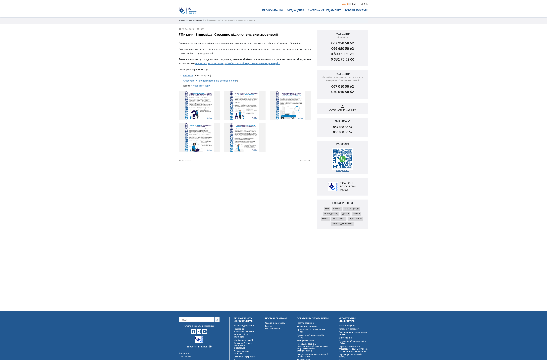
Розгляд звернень (305, 323)
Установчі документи (244, 326)
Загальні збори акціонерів (241, 335)
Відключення (345, 338)
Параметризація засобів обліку (351, 355)
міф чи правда (352, 209)
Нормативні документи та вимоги (244, 330)
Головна (182, 20)
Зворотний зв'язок (197, 347)
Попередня (186, 161)
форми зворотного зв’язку (209, 63)
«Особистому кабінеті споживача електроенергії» (210, 81)
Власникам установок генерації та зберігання (312, 355)
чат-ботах (188, 76)
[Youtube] (204, 331)
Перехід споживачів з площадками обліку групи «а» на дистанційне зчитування (353, 349)
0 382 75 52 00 (342, 60)
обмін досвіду (331, 214)
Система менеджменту (324, 10)
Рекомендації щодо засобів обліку (310, 336)
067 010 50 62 (342, 87)
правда (336, 209)
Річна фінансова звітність (242, 352)
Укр (344, 4)
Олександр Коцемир (342, 224)
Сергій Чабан (355, 219)
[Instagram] (199, 331)
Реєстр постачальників (272, 327)
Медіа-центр (295, 10)
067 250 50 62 (342, 43)
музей (325, 219)
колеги (356, 214)
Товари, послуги (356, 10)
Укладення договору (275, 323)
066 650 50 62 (342, 49)
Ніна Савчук (338, 219)
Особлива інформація (244, 357)
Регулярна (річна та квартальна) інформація (243, 345)
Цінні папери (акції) (243, 340)
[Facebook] (193, 331)
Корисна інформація (196, 20)
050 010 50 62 (342, 92)
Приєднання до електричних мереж (311, 331)
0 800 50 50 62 (342, 54)
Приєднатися (342, 171)
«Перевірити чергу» (201, 86)
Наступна (304, 161)
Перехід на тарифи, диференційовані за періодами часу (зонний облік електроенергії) (312, 347)
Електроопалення (305, 341)
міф (327, 209)
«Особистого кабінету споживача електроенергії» (252, 63)
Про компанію (272, 10)
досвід (345, 214)
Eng (354, 4)
